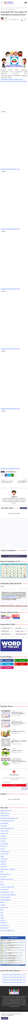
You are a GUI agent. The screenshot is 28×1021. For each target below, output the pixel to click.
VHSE (1, 912)
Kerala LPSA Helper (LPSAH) (19, 950)
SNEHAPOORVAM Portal (6, 879)
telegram (8, 664)
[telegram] (14, 990)
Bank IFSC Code (4, 907)
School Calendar (4, 843)
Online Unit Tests (4, 815)
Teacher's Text (4, 833)
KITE (1, 882)
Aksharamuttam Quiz (21, 634)
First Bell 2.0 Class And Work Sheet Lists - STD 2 (14, 977)
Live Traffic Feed (12, 937)
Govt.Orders (3, 838)
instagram (8, 667)
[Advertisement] (14, 37)
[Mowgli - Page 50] (5, 752)
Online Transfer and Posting (7, 869)
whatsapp (22, 660)
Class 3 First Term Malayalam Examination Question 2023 (18, 760)
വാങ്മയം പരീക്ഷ (19, 631)
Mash (13, 497)
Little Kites (3, 905)
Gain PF (2, 884)
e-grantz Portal (4, 854)
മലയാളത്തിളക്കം (4, 823)
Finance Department (5, 897)
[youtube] (12, 990)
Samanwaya (3, 866)
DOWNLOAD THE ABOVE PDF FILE (10, 169)
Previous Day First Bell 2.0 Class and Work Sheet (14, 81)
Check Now (10, 1015)
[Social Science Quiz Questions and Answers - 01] (5, 714)
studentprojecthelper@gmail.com (9, 596)
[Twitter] (9, 475)
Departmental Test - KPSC (6, 892)
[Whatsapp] (12, 475)
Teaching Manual (6, 628)
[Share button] (15, 475)
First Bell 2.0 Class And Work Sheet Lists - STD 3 (14, 979)
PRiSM (2, 917)
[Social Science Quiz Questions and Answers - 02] (5, 723)
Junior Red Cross (4, 925)
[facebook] (9, 990)
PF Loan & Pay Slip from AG (7, 887)
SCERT (2, 915)
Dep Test (2, 848)
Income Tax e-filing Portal (7, 930)
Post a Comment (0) (14, 556)
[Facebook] (6, 475)
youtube (22, 664)
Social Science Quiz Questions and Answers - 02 (18, 722)
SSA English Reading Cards (7, 820)
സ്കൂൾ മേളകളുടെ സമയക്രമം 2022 (18, 741)
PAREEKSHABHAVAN (5, 900)
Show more (23, 508)
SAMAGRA (3, 861)
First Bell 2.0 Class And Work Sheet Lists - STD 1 (14, 974)
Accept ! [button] (5, 1018)
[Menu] (2, 2)
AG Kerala (2, 920)
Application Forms (5, 813)
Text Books (18, 628)
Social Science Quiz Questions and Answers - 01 (18, 713)
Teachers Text (5, 631)
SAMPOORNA (3, 859)
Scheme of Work (4, 831)
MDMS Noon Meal (4, 874)
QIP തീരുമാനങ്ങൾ (4, 851)
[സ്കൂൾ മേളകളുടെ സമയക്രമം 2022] (5, 742)
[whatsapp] (16, 990)
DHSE (1, 910)
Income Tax (3, 876)
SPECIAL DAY (3, 846)
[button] (25, 2)
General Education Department (8, 894)
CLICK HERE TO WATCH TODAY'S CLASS (12, 79)
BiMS (1, 871)
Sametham (3, 864)
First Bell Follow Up (9, 7)
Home (2, 7)
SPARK (2, 856)
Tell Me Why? (3, 826)
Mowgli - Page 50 (16, 750)
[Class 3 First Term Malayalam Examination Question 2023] (5, 761)
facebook (8, 660)
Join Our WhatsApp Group (6, 828)
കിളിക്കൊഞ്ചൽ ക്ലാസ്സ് (6, 810)
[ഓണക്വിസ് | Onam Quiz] (5, 733)
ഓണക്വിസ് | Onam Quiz (18, 731)
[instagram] (19, 990)
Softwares (2, 841)
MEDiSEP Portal (4, 928)
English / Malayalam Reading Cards (9, 818)
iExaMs (2, 902)
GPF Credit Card (4, 889)
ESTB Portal (3, 922)
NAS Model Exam (6, 634)
